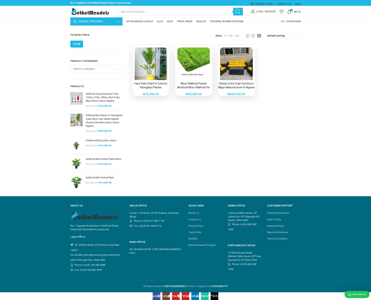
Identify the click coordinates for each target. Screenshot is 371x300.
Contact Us (194, 219)
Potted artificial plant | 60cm (101, 140)
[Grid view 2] (247, 35)
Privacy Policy (195, 225)
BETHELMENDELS (175, 286)
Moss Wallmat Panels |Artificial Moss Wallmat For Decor (193, 87)
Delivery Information (278, 212)
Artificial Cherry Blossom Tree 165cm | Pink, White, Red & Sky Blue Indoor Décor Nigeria (103, 97)
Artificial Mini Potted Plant (100, 177)
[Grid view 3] (253, 35)
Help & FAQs (274, 219)
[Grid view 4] (259, 35)
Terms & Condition (277, 238)
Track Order (194, 232)
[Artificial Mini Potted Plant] (76, 182)
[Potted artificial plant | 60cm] (76, 145)
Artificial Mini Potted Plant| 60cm (103, 159)
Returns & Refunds (277, 232)
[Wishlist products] (281, 11)
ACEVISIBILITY (219, 286)
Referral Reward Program (202, 245)
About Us (193, 212)
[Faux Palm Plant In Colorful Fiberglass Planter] (151, 64)
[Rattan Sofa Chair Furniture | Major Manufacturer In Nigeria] (236, 64)
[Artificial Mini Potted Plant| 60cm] (76, 163)
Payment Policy (275, 225)
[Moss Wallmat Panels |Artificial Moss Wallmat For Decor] (193, 64)
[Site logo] (89, 11)
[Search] (238, 11)
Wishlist (192, 238)
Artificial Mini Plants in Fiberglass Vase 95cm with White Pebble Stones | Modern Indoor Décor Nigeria (104, 120)
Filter (76, 44)
